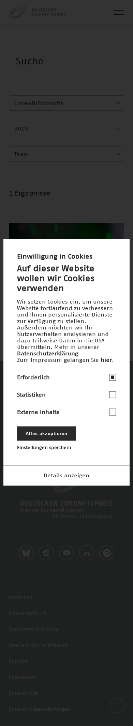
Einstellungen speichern (44, 447)
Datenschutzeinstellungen (39, 709)
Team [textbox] (21, 154)
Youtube (66, 552)
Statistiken (31, 394)
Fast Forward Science (33, 629)
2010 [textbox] (21, 129)
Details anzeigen (66, 475)
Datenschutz (23, 693)
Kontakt (18, 661)
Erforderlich (33, 377)
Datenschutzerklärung (47, 353)
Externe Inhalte (38, 412)
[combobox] (66, 103)
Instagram (46, 552)
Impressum (22, 677)
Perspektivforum (28, 613)
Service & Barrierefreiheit (38, 645)
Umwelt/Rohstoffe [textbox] (39, 103)
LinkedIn (86, 552)
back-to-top (116, 705)
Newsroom (21, 597)
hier (106, 359)
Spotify (106, 552)
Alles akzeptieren (47, 433)
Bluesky (26, 552)
